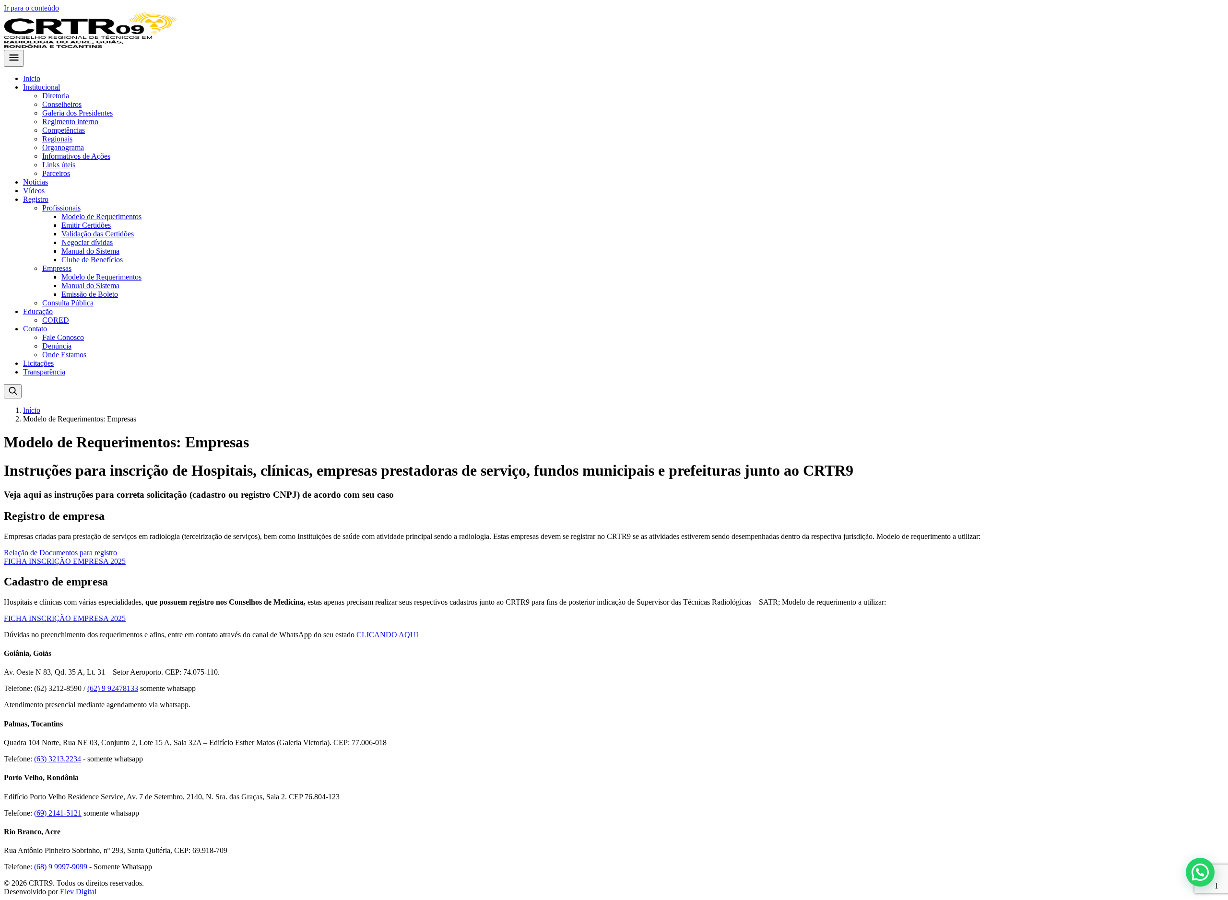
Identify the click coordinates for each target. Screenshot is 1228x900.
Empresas (56, 268)
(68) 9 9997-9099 (60, 867)
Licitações (38, 363)
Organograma (63, 147)
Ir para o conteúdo (31, 8)
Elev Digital (78, 892)
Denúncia (56, 346)
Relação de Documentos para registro (60, 553)
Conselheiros (62, 104)
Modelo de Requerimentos (101, 216)
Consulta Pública (68, 303)
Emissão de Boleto (89, 294)
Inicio (31, 78)
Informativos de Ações (76, 156)
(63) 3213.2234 (57, 759)
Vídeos (34, 191)
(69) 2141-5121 (58, 813)
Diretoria (55, 96)
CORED (55, 320)
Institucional (41, 87)
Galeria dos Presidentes (77, 113)
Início (31, 410)
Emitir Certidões (86, 225)
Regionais (57, 139)
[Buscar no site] (13, 391)
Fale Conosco (63, 337)
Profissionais (61, 208)
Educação (38, 311)
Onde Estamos (64, 355)
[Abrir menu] (14, 58)
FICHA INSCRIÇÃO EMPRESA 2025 (65, 561)
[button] (1200, 872)
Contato (35, 329)
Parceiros (56, 173)
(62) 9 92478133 (112, 688)
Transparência (44, 372)
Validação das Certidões (97, 234)
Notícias (35, 182)
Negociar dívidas (87, 242)
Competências (63, 130)
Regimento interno (70, 121)
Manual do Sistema (90, 251)
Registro (35, 199)
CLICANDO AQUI (387, 635)
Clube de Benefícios (92, 260)
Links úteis (58, 165)
